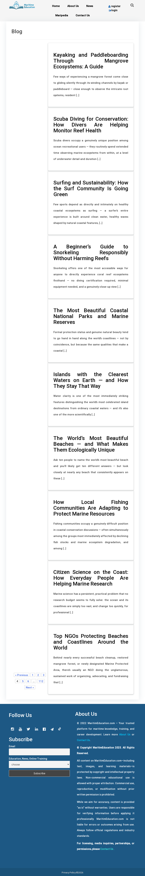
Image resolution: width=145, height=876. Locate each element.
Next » (30, 687)
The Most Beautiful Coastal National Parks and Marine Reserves (90, 316)
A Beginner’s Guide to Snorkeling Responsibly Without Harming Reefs (90, 252)
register (116, 6)
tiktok (60, 729)
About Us (73, 6)
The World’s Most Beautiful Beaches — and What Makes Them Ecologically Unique (90, 444)
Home (56, 6)
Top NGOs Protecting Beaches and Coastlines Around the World (90, 642)
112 (41, 681)
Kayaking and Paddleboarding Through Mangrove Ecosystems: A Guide (90, 61)
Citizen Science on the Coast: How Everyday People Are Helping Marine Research (90, 578)
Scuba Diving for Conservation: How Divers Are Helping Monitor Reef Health (90, 125)
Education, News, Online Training (28, 758)
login (114, 10)
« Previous (21, 675)
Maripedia (61, 15)
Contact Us (83, 15)
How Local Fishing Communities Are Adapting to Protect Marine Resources (90, 508)
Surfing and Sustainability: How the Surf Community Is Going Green (90, 188)
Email (12, 746)
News (89, 6)
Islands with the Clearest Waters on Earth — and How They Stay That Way (90, 380)
